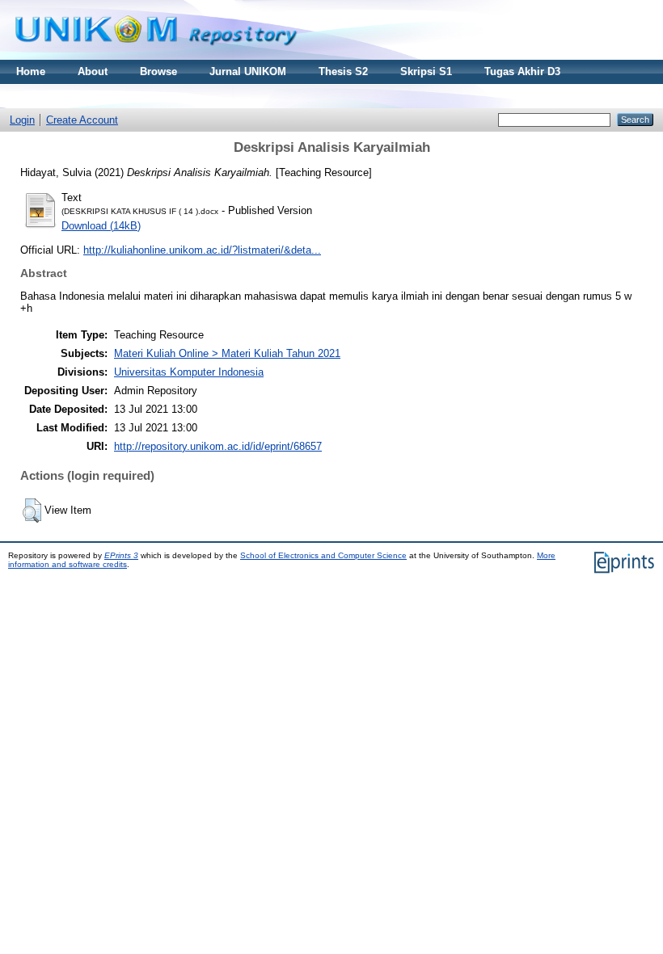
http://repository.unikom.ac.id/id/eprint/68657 (218, 446)
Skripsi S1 (426, 71)
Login (22, 120)
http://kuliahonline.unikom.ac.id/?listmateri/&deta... (202, 250)
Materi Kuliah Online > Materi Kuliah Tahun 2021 (227, 353)
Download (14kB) (101, 226)
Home (30, 71)
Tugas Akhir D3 (522, 71)
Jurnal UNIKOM (247, 71)
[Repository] (156, 56)
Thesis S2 (343, 71)
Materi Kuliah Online (67, 96)
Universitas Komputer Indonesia (189, 372)
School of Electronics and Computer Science (323, 555)
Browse (158, 71)
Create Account (82, 120)
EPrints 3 (121, 555)
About (93, 71)
